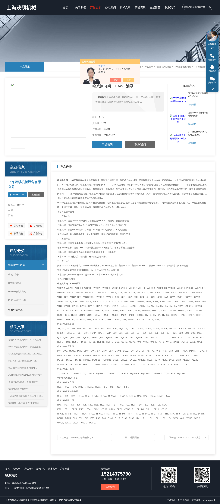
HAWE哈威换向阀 (183, 67)
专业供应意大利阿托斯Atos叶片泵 (197, 133)
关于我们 (80, 7)
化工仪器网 (183, 500)
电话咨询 (212, 60)
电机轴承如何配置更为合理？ (23, 367)
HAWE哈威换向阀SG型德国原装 (24, 346)
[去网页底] (212, 89)
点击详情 (192, 104)
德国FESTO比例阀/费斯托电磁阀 (198, 114)
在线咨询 (110, 486)
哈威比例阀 (13, 274)
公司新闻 (110, 7)
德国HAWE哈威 (164, 67)
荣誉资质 (140, 7)
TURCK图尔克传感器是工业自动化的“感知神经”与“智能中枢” (26, 396)
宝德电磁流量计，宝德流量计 (23, 382)
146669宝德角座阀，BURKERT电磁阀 (90, 437)
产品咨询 (107, 144)
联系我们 (170, 7)
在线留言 (155, 7)
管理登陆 (195, 500)
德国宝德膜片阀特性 (18, 389)
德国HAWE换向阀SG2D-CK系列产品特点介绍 (26, 339)
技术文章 (125, 7)
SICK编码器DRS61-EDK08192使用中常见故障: (26, 353)
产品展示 (95, 7)
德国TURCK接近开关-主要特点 (23, 403)
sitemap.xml (209, 500)
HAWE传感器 (15, 283)
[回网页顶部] (212, 49)
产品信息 (37, 233)
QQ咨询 (212, 71)
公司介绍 (37, 225)
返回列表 (134, 437)
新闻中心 (40, 468)
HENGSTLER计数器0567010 (22, 360)
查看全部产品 (15, 310)
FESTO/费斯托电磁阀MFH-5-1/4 (198, 94)
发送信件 (35, 194)
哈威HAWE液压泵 (17, 300)
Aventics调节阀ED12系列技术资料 (25, 374)
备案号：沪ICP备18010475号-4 (65, 500)
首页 (65, 7)
